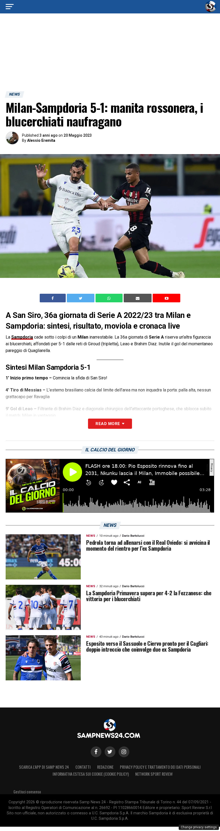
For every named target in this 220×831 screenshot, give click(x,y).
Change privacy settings (199, 827)
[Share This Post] (110, 298)
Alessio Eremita (41, 140)
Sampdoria (22, 337)
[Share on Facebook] (53, 298)
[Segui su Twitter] (110, 751)
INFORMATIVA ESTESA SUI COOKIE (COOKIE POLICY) (91, 774)
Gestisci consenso (27, 791)
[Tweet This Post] (81, 298)
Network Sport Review (154, 774)
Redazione (105, 767)
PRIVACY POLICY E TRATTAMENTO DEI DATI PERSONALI (160, 767)
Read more (108, 423)
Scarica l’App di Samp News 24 (44, 767)
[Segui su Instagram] (124, 751)
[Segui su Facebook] (96, 751)
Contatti (83, 767)
